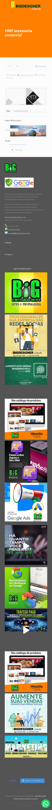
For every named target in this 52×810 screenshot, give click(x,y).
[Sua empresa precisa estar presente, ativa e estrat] (26, 335)
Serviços (30, 803)
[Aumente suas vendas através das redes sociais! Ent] (26, 714)
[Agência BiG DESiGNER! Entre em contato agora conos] (26, 630)
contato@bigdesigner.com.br (19, 233)
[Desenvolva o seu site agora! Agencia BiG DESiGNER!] (26, 462)
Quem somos (20, 803)
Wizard (7, 141)
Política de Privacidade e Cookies (26, 799)
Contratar (30, 806)
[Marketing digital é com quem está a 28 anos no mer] (26, 757)
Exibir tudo (42, 66)
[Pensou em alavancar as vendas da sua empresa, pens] (26, 293)
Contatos (21, 806)
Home (10, 803)
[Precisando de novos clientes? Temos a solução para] (26, 504)
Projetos (39, 803)
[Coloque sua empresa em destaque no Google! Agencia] (26, 588)
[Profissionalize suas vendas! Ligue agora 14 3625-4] (26, 672)
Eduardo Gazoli (25, 75)
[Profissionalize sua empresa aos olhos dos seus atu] (26, 546)
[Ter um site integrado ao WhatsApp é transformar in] (26, 378)
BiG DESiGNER (41, 796)
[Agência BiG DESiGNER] (26, 5)
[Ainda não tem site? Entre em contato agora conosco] (26, 420)
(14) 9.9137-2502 (14, 230)
